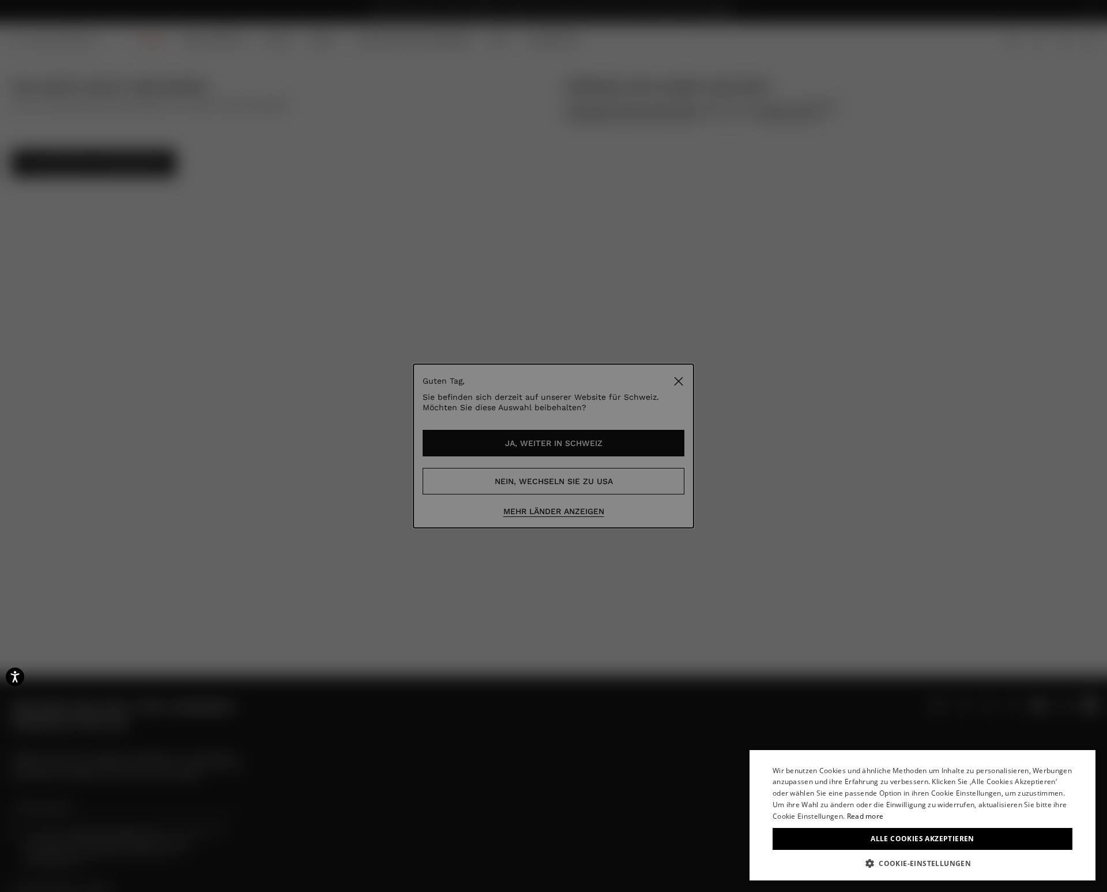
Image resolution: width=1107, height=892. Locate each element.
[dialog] (922, 815)
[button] (922, 863)
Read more (865, 816)
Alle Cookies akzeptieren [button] (922, 839)
